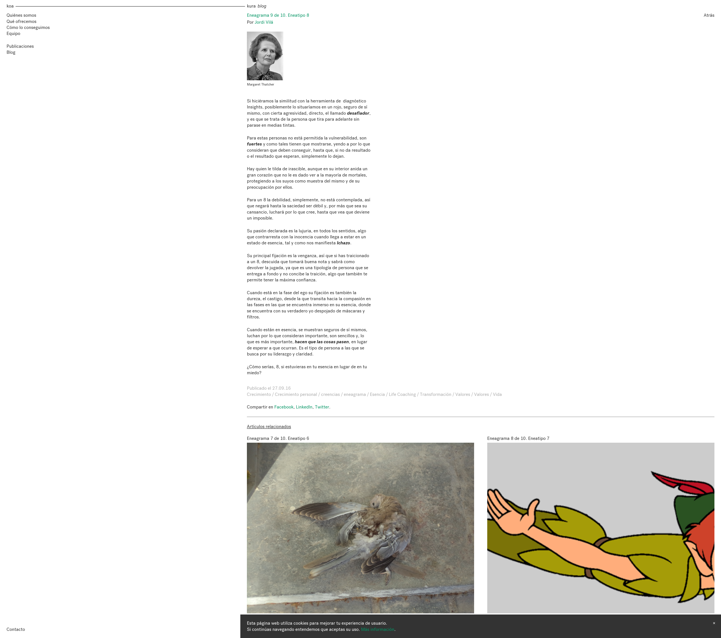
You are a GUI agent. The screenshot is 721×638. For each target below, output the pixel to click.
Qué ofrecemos (21, 21)
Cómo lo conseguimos (28, 27)
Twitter (322, 407)
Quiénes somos (21, 15)
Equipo (13, 33)
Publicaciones (20, 46)
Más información (377, 629)
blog (262, 6)
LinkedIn (304, 407)
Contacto (16, 629)
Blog (11, 52)
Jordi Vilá (264, 22)
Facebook (283, 407)
